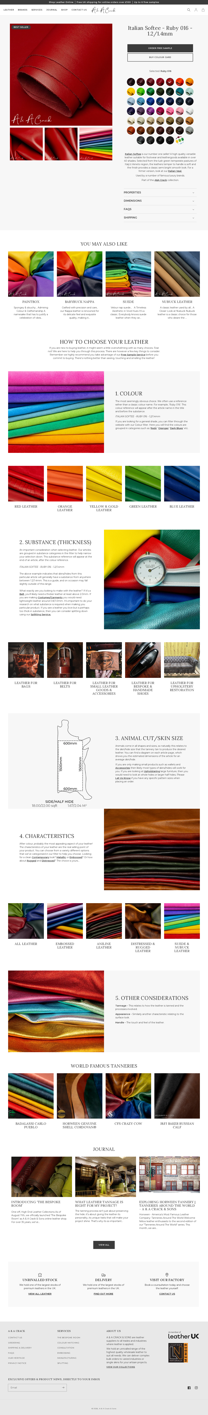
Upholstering (152, 771)
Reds (154, 428)
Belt (22, 594)
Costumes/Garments (50, 597)
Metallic (61, 857)
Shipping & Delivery (20, 1347)
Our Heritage (16, 1358)
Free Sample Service (133, 354)
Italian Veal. (175, 171)
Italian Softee (133, 154)
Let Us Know (123, 778)
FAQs (11, 1353)
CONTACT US (167, 1293)
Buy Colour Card (160, 57)
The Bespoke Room (68, 1337)
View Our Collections (120, 1367)
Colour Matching (68, 1342)
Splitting (62, 1363)
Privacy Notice (17, 1363)
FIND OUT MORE (103, 1293)
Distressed (48, 860)
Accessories (122, 767)
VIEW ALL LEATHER (40, 1293)
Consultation (65, 1347)
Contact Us (15, 1337)
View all (104, 1245)
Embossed (76, 857)
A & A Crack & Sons (108, 1409)
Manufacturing (67, 1358)
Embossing (63, 1353)
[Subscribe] (63, 1387)
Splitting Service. (41, 614)
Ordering (14, 1342)
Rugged (31, 860)
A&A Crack (161, 180)
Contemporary (40, 857)
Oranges (163, 428)
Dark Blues (176, 428)
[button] (188, 9)
